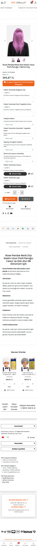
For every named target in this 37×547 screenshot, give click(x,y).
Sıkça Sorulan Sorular (14, 407)
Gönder (32, 437)
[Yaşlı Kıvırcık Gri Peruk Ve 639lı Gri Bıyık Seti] (28, 364)
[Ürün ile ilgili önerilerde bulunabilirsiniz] (33, 228)
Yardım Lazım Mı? (5, 407)
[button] (5, 40)
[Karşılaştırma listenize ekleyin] (18, 228)
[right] (35, 374)
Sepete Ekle (11, 199)
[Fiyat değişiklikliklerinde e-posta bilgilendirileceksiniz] (23, 228)
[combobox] (3, 437)
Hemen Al (26, 199)
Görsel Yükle (16, 174)
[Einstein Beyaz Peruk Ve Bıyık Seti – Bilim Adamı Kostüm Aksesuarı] (9, 364)
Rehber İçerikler (18, 449)
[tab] (11, 243)
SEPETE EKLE (10, 390)
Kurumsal (18, 426)
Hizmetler (18, 443)
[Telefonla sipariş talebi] (28, 228)
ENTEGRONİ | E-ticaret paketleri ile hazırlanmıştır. (18, 539)
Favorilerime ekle (9, 203)
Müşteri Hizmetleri (27, 406)
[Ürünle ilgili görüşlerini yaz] (13, 228)
